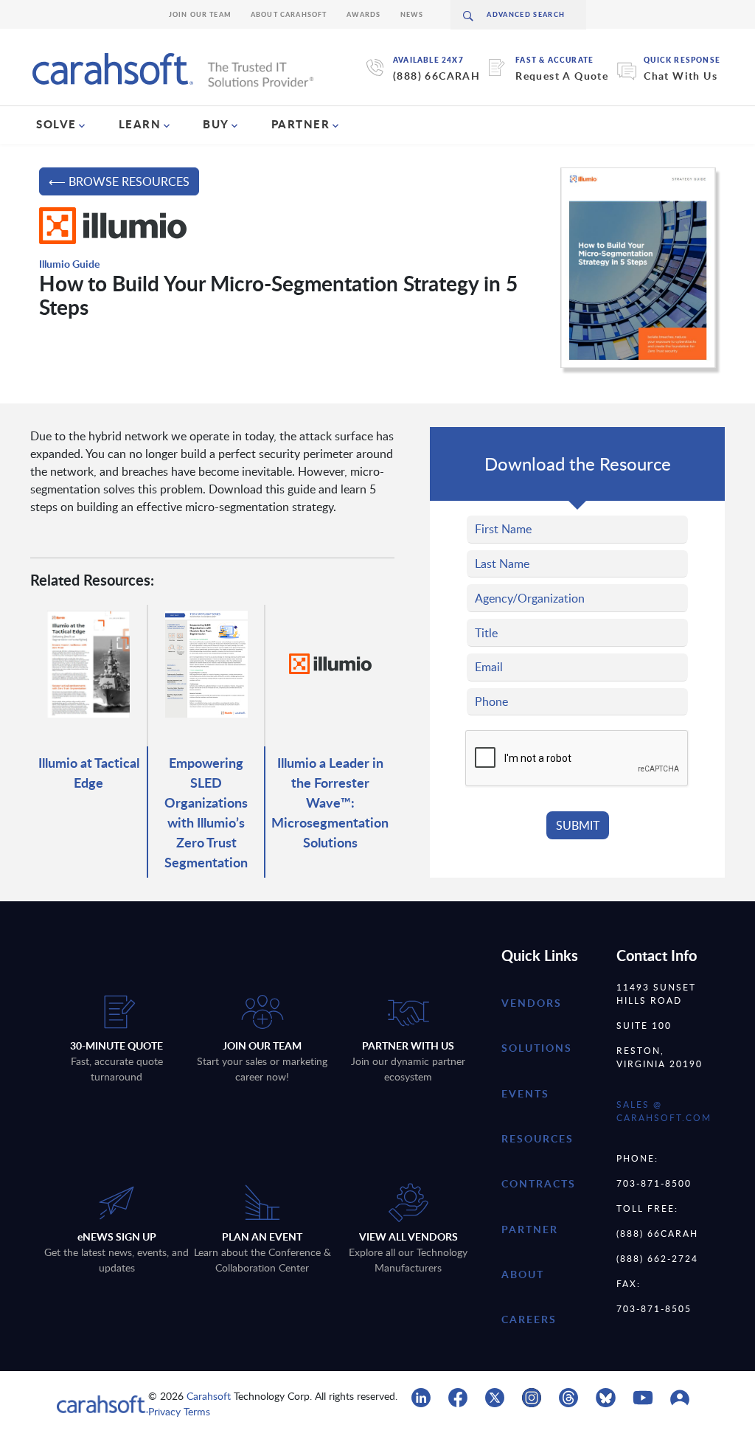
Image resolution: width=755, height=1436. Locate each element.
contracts (538, 1183)
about (522, 1274)
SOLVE (56, 124)
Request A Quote (561, 76)
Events (525, 1093)
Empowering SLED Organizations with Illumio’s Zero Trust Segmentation (206, 812)
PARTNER (300, 124)
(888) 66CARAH (436, 76)
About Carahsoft (289, 14)
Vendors (531, 1003)
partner (529, 1229)
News (412, 14)
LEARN (140, 124)
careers (529, 1319)
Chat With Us (680, 76)
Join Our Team (200, 14)
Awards (364, 14)
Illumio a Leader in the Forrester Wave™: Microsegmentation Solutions (330, 802)
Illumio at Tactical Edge (88, 772)
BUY (216, 124)
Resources (537, 1138)
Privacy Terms (179, 1411)
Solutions (536, 1048)
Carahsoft (209, 1396)
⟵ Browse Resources (119, 181)
